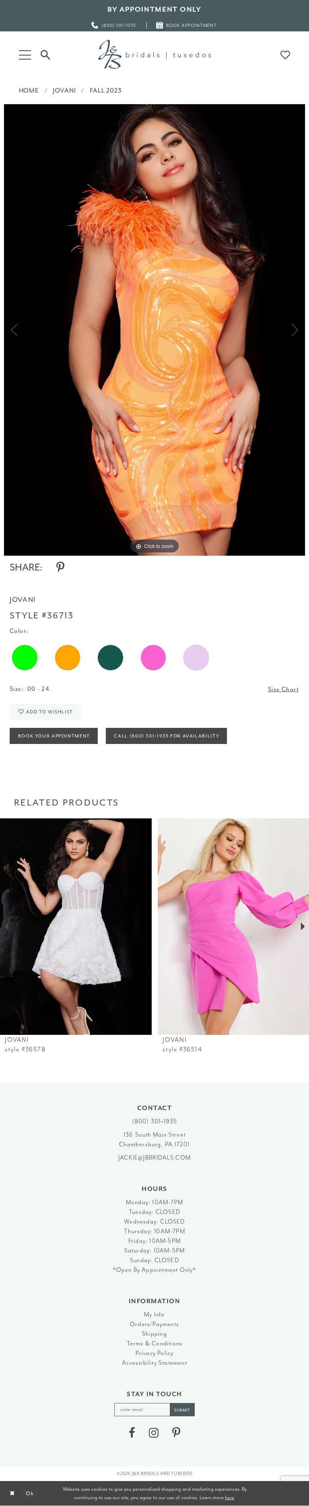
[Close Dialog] (12, 1493)
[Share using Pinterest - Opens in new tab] (60, 567)
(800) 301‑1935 (154, 1121)
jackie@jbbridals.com (154, 1158)
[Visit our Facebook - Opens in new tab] (132, 1432)
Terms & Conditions (155, 1343)
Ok (30, 1493)
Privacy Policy (155, 1353)
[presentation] (76, 926)
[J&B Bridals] (154, 54)
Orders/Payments (154, 1324)
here (229, 1497)
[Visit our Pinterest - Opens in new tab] (176, 1432)
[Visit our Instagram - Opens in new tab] (154, 1432)
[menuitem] (114, 25)
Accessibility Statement (154, 1363)
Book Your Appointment (54, 736)
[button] (25, 54)
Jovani (64, 91)
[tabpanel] (154, 330)
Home (29, 91)
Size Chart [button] (283, 689)
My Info (154, 1315)
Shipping (154, 1334)
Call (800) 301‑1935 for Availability (166, 736)
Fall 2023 (106, 91)
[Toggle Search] (45, 54)
